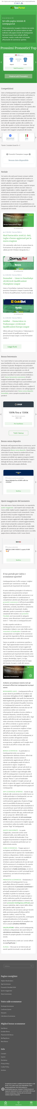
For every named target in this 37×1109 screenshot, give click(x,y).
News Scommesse (6, 994)
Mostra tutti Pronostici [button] (18, 76)
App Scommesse (6, 984)
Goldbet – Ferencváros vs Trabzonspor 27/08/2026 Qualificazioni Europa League (16, 324)
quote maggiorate (7, 507)
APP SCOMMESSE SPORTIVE (13, 792)
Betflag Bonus (5, 1038)
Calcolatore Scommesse (8, 1016)
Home (5, 1105)
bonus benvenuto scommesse (15, 377)
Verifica (18, 491)
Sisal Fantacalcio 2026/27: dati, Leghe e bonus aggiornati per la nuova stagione (17, 238)
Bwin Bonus (4, 1041)
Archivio (6, 947)
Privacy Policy (5, 1063)
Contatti (3, 1053)
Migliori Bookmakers (7, 981)
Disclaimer (4, 1060)
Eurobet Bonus (5, 1031)
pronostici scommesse (10, 602)
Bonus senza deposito (18, 450)
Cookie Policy (5, 1067)
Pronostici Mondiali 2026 (8, 987)
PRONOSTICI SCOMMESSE (12, 880)
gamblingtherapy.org (11, 1089)
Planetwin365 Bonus (7, 1035)
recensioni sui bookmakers (12, 631)
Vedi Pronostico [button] (18, 68)
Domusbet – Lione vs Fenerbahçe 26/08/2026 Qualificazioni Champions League (18, 281)
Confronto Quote (6, 1009)
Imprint (3, 1057)
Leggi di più (12, 346)
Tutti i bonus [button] (18, 433)
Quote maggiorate (6, 990)
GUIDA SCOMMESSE (10, 848)
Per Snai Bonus (18, 424)
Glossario (3, 1013)
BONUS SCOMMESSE (10, 751)
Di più (31, 1105)
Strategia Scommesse (7, 1006)
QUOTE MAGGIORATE (10, 830)
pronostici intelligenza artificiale (18, 903)
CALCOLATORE (8, 927)
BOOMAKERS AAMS (10, 691)
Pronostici (18, 1105)
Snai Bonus (4, 1028)
